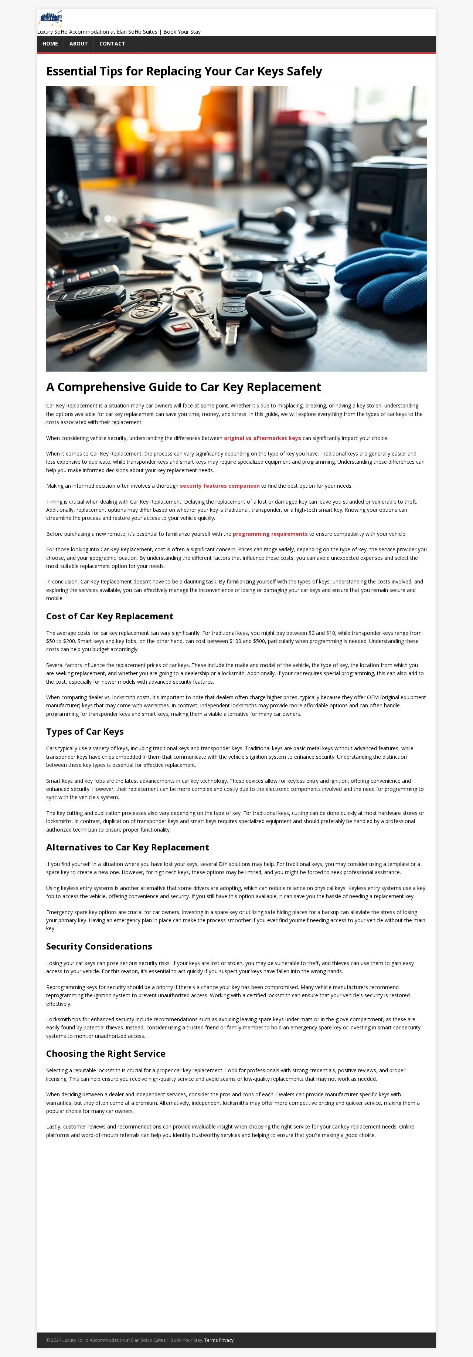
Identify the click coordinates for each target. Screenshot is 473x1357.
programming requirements (270, 533)
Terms (211, 1340)
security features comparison (220, 485)
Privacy (226, 1340)
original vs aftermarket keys (262, 437)
